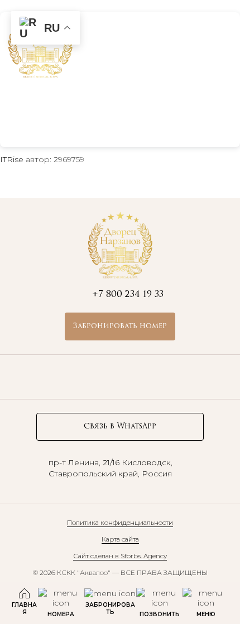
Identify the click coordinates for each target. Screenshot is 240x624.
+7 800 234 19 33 (165, 44)
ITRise (11, 159)
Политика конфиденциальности (120, 522)
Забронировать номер (120, 326)
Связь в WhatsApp (120, 426)
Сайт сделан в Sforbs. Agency (120, 556)
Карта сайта (120, 539)
